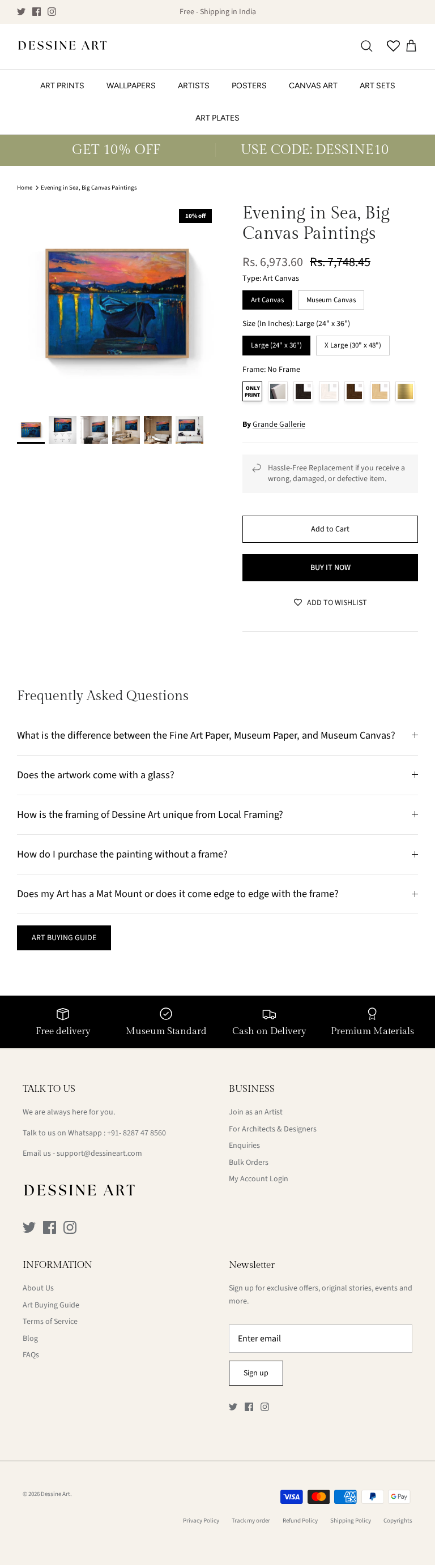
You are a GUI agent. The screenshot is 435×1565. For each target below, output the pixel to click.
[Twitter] (21, 11)
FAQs (31, 1355)
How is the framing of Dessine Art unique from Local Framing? (150, 814)
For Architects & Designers (273, 1129)
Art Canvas (267, 297)
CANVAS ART (313, 86)
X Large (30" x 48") (353, 343)
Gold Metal (405, 391)
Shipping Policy (350, 1520)
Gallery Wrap (278, 391)
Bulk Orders (248, 1162)
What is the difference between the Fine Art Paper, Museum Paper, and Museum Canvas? (206, 735)
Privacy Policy (201, 1520)
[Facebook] (36, 11)
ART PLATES (217, 118)
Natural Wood (380, 391)
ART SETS (377, 86)
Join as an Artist (256, 1112)
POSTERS (249, 86)
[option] (117, 303)
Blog (30, 1338)
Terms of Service (50, 1321)
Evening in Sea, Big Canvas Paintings (89, 187)
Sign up (256, 1373)
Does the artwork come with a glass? (95, 775)
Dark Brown (354, 391)
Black (303, 391)
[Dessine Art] (62, 46)
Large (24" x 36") (276, 343)
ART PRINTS (62, 86)
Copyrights (397, 1520)
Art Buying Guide (51, 1305)
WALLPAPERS (131, 86)
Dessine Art (55, 1494)
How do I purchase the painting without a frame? (122, 854)
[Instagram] (52, 11)
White (329, 391)
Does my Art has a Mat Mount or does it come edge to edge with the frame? (178, 893)
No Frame (252, 391)
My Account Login (258, 1179)
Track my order (251, 1520)
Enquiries (244, 1145)
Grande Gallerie (279, 424)
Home (24, 187)
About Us (38, 1288)
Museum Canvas (331, 297)
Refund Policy (300, 1520)
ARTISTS (194, 86)
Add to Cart (330, 529)
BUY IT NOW (330, 567)
